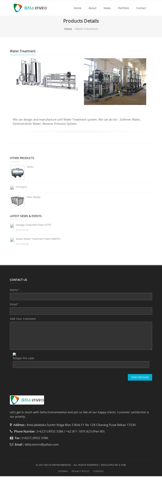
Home (77, 8)
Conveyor (21, 187)
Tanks (29, 167)
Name (15, 290)
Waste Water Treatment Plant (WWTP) (38, 239)
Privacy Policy (81, 471)
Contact (141, 8)
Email (14, 304)
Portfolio (123, 8)
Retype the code (23, 358)
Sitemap (63, 471)
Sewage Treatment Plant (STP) (33, 225)
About (92, 8)
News (107, 8)
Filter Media (33, 197)
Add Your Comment (23, 319)
